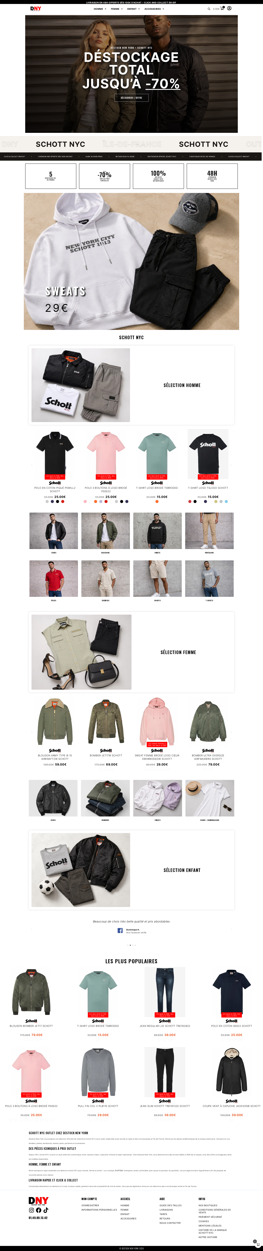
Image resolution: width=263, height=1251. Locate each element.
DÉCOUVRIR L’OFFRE (131, 97)
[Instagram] (31, 1210)
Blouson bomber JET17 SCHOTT (31, 1025)
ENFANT (132, 9)
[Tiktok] (46, 1210)
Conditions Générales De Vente (215, 1211)
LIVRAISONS (166, 1209)
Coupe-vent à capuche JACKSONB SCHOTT (232, 1106)
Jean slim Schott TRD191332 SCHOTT (165, 1106)
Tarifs (163, 1214)
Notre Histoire (208, 1237)
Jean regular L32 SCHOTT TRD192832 (165, 1025)
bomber (119, 1170)
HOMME (98, 9)
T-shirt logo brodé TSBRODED (98, 1025)
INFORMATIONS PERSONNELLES (99, 1209)
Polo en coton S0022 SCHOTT (231, 1025)
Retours (165, 1218)
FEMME (115, 9)
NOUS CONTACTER (170, 1223)
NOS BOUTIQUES (208, 1205)
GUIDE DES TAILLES (170, 1205)
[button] (27, 261)
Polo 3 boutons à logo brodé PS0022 (31, 1106)
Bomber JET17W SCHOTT (106, 755)
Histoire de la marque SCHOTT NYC (213, 1231)
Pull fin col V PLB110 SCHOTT (98, 1106)
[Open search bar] (209, 9)
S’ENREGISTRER (90, 1205)
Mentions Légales (210, 1225)
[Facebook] (38, 1210)
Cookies (204, 1221)
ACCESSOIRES (153, 9)
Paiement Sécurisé (210, 1217)
